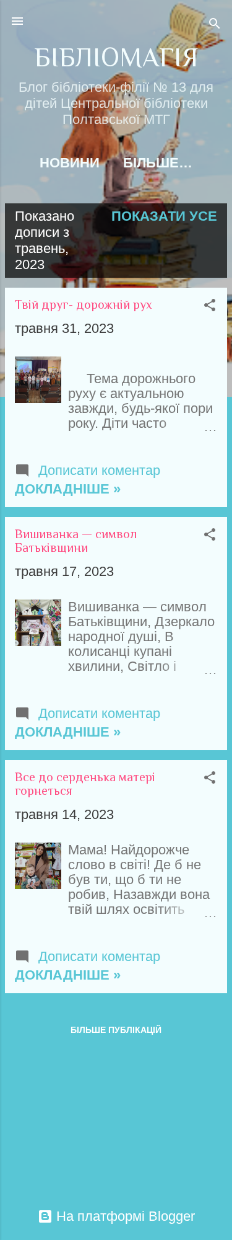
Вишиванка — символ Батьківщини (76, 540)
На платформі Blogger (124, 1216)
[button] (209, 307)
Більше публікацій (116, 1030)
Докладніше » (68, 489)
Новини (70, 162)
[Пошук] (214, 25)
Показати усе (164, 216)
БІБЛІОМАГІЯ (116, 57)
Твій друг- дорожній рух (83, 304)
